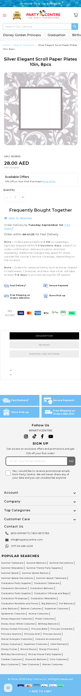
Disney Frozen (9, 649)
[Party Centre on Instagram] (26, 436)
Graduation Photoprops (14, 598)
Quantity (9, 189)
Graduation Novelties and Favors (20, 603)
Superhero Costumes (35, 644)
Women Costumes (52, 664)
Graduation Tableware (46, 583)
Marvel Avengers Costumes (16, 639)
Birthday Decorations (13, 654)
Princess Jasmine (11, 634)
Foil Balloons (66, 603)
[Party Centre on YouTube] (51, 436)
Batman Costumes (31, 608)
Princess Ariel (32, 634)
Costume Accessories (47, 639)
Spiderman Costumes (13, 613)
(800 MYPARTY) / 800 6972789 (30, 533)
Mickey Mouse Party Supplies (44, 654)
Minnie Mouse (28, 649)
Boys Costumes (10, 664)
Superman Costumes (56, 608)
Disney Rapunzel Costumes (16, 618)
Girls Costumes (58, 659)
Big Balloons (49, 603)
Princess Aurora (52, 634)
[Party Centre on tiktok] (34, 436)
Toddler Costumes (11, 659)
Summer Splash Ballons (35, 573)
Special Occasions (24, 45)
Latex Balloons (9, 608)
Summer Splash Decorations (17, 578)
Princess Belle (39, 629)
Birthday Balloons (48, 623)
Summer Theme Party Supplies (43, 568)
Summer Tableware (12, 563)
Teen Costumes (30, 664)
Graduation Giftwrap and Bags (51, 593)
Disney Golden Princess (22, 35)
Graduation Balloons (41, 588)
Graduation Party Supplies (16, 583)
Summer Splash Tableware (51, 578)
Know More (49, 181)
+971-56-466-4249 (22, 546)
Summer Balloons (36, 563)
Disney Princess (48, 649)
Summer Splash (10, 573)
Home (6, 45)
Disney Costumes (11, 644)
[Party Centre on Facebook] (42, 436)
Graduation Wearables (43, 598)
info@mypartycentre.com (27, 539)
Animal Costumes (39, 613)
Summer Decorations (61, 563)
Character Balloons (36, 659)
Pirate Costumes (44, 618)
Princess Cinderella (61, 629)
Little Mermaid (58, 644)
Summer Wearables (12, 568)
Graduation (57, 35)
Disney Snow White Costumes (18, 623)
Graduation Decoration (14, 588)
